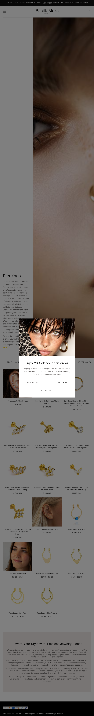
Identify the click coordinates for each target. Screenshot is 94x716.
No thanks (47, 391)
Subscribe (62, 382)
